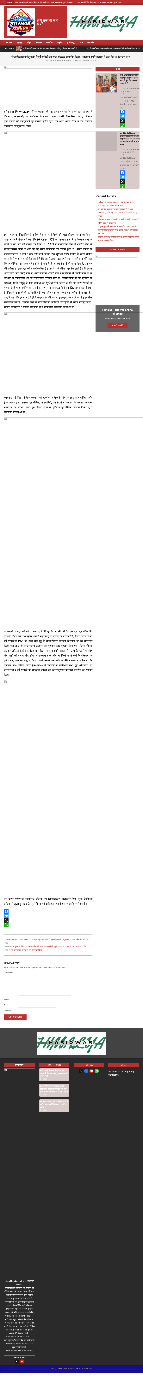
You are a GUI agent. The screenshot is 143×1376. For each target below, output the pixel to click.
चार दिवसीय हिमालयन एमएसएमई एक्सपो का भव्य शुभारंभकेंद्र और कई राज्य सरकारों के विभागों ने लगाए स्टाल (130, 139)
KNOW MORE (117, 325)
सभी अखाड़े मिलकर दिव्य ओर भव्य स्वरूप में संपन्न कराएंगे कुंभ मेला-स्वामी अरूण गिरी (50, 48)
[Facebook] (48, 911)
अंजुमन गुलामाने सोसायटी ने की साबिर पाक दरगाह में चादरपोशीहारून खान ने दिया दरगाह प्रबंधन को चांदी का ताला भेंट (118, 230)
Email (6, 1005)
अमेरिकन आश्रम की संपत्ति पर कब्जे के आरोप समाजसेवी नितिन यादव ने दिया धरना (54, 1104)
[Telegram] (48, 916)
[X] (48, 920)
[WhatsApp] (48, 925)
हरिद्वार (45, 1079)
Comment (8, 972)
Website (7, 1011)
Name (6, 1000)
